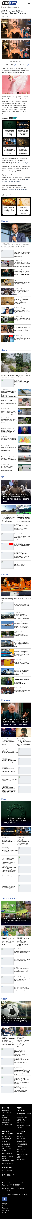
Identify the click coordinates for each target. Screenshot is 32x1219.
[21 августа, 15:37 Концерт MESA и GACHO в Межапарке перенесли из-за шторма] (8, 733)
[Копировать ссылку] (6, 16)
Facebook (23, 64)
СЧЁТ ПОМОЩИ (22, 163)
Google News (10, 64)
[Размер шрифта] (2, 16)
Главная (4, 7)
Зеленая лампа (13, 7)
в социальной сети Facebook (17, 189)
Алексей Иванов (27, 8)
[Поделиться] (10, 16)
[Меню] (29, 3)
